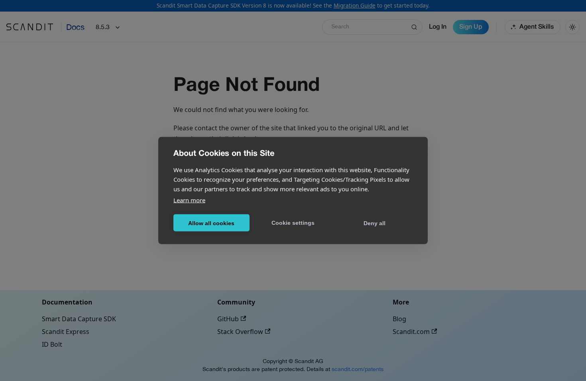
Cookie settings (293, 222)
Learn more (189, 200)
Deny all (374, 223)
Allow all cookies (211, 223)
